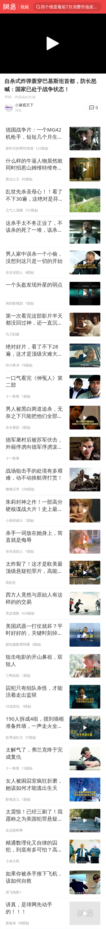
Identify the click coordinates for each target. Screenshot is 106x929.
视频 (24, 7)
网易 (9, 7)
